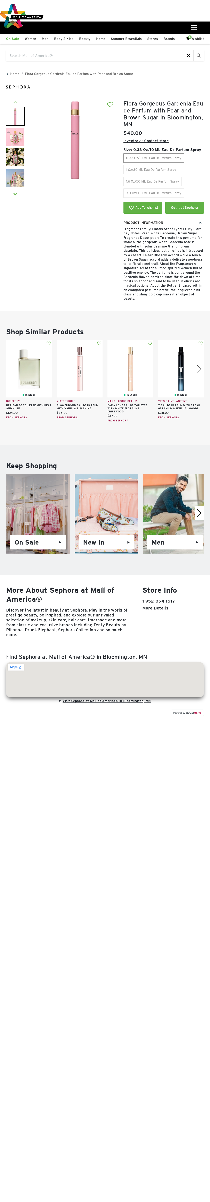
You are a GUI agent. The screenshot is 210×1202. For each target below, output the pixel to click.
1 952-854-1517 (158, 601)
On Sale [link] (12, 39)
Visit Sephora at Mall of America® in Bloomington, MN (107, 701)
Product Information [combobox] (143, 223)
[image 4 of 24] (15, 178)
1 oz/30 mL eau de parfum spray (151, 170)
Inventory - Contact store (146, 141)
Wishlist (197, 39)
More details (155, 608)
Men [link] (45, 39)
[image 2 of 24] (15, 137)
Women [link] (30, 39)
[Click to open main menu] (193, 28)
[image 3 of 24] (15, 157)
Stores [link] (152, 39)
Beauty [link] (85, 39)
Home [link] (100, 39)
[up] (15, 102)
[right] (199, 369)
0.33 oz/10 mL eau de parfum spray (153, 158)
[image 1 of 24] (15, 116)
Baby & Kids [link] (63, 39)
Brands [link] (169, 39)
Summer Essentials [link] (126, 39)
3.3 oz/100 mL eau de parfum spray (153, 193)
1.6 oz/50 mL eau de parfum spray (152, 181)
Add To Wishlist (146, 208)
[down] (15, 194)
